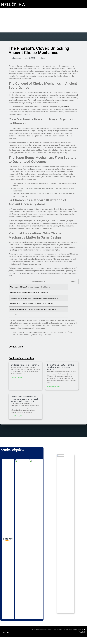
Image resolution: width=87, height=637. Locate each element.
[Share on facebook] (11, 352)
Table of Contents (16, 315)
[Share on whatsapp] (34, 352)
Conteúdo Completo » (17, 377)
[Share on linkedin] (22, 352)
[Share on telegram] (28, 352)
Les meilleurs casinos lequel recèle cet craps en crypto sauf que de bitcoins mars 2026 (24, 399)
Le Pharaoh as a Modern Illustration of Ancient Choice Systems (31, 304)
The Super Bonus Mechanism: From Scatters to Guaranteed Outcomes (34, 298)
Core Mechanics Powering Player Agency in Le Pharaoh (29, 292)
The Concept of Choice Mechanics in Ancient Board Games (30, 287)
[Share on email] (40, 352)
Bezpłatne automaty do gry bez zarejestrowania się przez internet (60, 367)
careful (67, 107)
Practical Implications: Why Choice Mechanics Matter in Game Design (33, 309)
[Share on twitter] (16, 352)
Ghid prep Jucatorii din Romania (25, 365)
